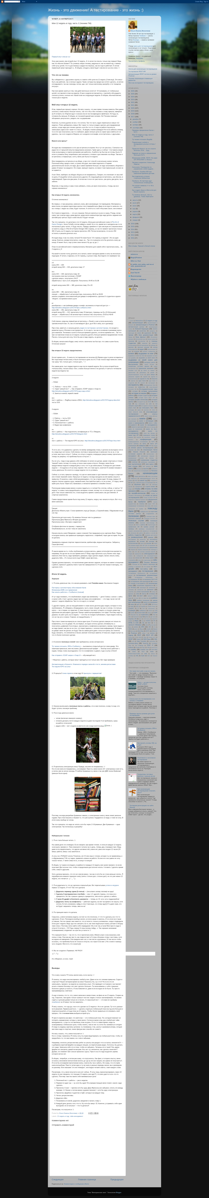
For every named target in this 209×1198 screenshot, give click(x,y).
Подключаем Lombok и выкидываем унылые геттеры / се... (144, 144)
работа (141, 533)
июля (135, 203)
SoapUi (138, 639)
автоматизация (137, 323)
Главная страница (87, 1179)
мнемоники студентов (149, 460)
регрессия (143, 539)
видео (142, 349)
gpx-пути (153, 616)
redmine (152, 633)
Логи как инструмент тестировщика (140, 83)
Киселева (139, 58)
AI (142, 604)
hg (142, 620)
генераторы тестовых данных (138, 366)
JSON (130, 629)
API (146, 604)
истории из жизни (139, 393)
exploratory (145, 614)
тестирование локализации (144, 577)
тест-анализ (147, 566)
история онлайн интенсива (138, 399)
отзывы (137, 489)
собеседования (149, 554)
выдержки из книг (146, 353)
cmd (143, 608)
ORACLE (154, 631)
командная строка (149, 435)
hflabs (136, 621)
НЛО (136, 480)
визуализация (151, 349)
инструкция (151, 383)
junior (135, 629)
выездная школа (149, 362)
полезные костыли (149, 518)
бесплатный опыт (140, 339)
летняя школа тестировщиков (142, 448)
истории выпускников (149, 391)
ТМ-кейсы (134, 587)
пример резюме (149, 527)
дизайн (152, 372)
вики (129, 351)
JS (154, 627)
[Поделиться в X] (93, 1113)
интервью (131, 387)
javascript (152, 625)
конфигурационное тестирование (138, 441)
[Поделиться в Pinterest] (97, 1113)
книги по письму (150, 427)
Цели (130, 596)
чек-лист (140, 596)
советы (130, 555)
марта (135, 214)
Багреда (136, 40)
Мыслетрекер (136, 276)
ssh (133, 641)
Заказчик (154, 379)
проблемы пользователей (146, 529)
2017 (133, 116)
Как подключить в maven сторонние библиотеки (141, 177)
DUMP (155, 612)
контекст (130, 439)
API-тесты (154, 604)
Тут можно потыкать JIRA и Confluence (66, 646)
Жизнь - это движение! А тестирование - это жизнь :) (95, 10)
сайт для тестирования (148, 545)
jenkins (136, 627)
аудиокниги (147, 333)
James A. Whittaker (135, 625)
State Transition (141, 641)
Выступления (133, 364)
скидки (130, 553)
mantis (149, 629)
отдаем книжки (150, 486)
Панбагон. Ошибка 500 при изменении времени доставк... (143, 172)
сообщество (139, 555)
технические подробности (145, 585)
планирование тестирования (136, 506)
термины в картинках (134, 566)
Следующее (58, 1179)
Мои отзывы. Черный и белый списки (141, 246)
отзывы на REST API (149, 497)
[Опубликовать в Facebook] (95, 1113)
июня (135, 206)
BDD (137, 606)
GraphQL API (132, 619)
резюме (142, 541)
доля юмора (151, 374)
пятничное (133, 533)
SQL (155, 639)
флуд (153, 591)
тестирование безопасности (136, 573)
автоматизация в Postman (145, 325)
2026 (133, 91)
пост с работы (140, 525)
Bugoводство (136, 269)
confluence (142, 610)
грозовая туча (132, 370)
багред (130, 337)
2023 (133, 99)
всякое (131, 353)
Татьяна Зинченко (150, 562)
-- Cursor (130, 320)
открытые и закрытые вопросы (137, 499)
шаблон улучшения (143, 600)
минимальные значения (136, 458)
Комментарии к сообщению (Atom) (76, 1184)
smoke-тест (152, 637)
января (135, 220)
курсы (144, 443)
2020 (133, 108)
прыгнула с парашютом (92, 673)
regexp (130, 635)
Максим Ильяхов (139, 452)
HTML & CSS (133, 623)
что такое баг (145, 598)
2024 (133, 97)
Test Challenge (139, 645)
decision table (141, 612)
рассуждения (132, 539)
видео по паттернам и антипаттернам (94, 328)
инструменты (133, 385)
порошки (130, 524)
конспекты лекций (149, 437)
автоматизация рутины (136, 327)
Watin (152, 651)
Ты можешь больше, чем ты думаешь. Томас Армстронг (142, 195)
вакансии (144, 343)
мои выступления (134, 464)
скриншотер (138, 553)
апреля (135, 211)
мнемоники (132, 460)
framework (136, 616)
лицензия (131, 449)
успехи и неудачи (112, 885)
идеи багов (142, 381)
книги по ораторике (138, 427)
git (142, 617)
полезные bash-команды (147, 522)
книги (142, 418)
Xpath (143, 656)
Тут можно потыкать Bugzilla (142, 139)
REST (139, 635)
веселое (131, 347)
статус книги (149, 558)
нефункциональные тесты (147, 478)
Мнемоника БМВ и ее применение (64, 590)
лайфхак (142, 445)
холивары (152, 594)
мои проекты (147, 466)
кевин (153, 410)
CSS (156, 610)
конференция (145, 439)
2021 (133, 105)
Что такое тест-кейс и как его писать (142, 671)
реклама (151, 541)
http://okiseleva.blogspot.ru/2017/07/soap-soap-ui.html (71, 391)
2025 (133, 94)
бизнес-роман (151, 339)
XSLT (148, 655)
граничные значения (146, 368)
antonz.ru (134, 254)
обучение (137, 484)
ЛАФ (150, 445)
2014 (133, 229)
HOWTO (148, 621)
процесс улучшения (134, 531)
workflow (130, 655)
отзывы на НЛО (144, 491)
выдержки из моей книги (147, 358)
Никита (130, 480)
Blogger (118, 1192)
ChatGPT (131, 608)
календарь (131, 410)
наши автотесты (140, 476)
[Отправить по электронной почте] (89, 1113)
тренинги (150, 589)
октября (136, 125)
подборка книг (144, 511)
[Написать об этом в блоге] (91, 1113)
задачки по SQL (144, 379)
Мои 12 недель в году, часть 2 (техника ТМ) (142, 135)
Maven (155, 629)
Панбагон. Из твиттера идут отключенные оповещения (142, 181)
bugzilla (143, 606)
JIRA (142, 627)
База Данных (141, 337)
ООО (147, 484)
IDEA (149, 623)
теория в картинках (148, 564)
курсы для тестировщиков (143, 46)
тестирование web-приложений (140, 581)
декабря (136, 119)
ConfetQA (131, 610)
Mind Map (140, 631)
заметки (133, 380)
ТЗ (156, 585)
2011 (133, 238)
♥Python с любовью (138, 279)
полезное (133, 516)
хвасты (144, 594)
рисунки (148, 543)
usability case (144, 649)
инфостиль (141, 387)
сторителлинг (147, 560)
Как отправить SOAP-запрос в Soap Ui (66, 655)
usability (133, 649)
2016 (133, 223)
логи (138, 450)
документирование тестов (135, 374)
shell (139, 637)
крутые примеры (133, 443)
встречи (136, 351)
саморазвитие (143, 547)
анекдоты (152, 331)
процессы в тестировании (149, 531)
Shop (144, 637)
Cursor (132, 612)
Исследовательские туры (148, 389)
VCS (143, 651)
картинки (146, 410)
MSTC (148, 631)
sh (135, 637)
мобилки (134, 462)
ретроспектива (133, 543)
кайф (150, 403)
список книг (138, 558)
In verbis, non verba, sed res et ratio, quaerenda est (142, 265)
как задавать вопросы (147, 405)
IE (154, 623)
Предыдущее (117, 1179)
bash (132, 606)
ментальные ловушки (147, 456)
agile (138, 604)
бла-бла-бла (141, 341)
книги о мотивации (146, 421)
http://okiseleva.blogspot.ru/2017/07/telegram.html (69, 434)
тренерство (140, 589)
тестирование (147, 571)
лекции (155, 445)
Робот (155, 543)
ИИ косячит (141, 383)
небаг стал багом (152, 476)
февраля (136, 217)
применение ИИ (133, 527)
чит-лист (136, 598)
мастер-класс (150, 454)
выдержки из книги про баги (136, 355)
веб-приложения (143, 345)
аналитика (142, 331)
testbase (130, 647)
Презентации (151, 524)
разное (150, 537)
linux (141, 629)
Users (134, 651)
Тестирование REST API (137, 71)
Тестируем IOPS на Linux (61, 666)
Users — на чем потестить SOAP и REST (146, 683)
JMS (149, 627)
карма (139, 410)
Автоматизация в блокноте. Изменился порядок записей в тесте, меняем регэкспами (83, 664)
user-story (154, 649)
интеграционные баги (149, 385)
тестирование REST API (149, 579)
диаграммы (143, 372)
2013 (133, 232)
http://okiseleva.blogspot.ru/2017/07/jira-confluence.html (71, 308)
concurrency (151, 608)
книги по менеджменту (148, 425)
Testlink (138, 647)
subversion (152, 641)
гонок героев (67, 673)
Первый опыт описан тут (61, 57)
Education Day (135, 614)
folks (129, 616)
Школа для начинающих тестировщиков (142, 69)
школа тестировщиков (150, 602)
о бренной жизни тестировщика (144, 482)
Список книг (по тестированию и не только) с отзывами (142, 699)
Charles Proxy (151, 606)
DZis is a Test (136, 261)
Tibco (143, 647)
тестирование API (134, 579)
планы (149, 506)
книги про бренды (149, 433)
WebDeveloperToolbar (134, 653)
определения (138, 486)
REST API (149, 635)
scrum (130, 637)
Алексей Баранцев (142, 329)
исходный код (141, 401)
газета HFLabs (149, 364)
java (147, 625)
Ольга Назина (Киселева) (140, 31)
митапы (151, 458)
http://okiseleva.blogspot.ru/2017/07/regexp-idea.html (101, 400)
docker (149, 612)
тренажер (131, 589)
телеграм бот (136, 564)
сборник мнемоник (142, 549)
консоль (139, 437)
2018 (133, 114)
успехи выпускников (143, 591)
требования (152, 587)
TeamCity (145, 643)
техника (155, 581)
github (146, 616)
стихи (139, 560)
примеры (131, 529)
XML (137, 656)
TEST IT (150, 645)
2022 (133, 102)
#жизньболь (139, 320)
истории (135, 391)
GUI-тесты (147, 619)
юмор (132, 604)
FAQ (154, 614)
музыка (139, 468)
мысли (145, 468)
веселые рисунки (143, 347)
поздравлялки (150, 513)
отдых (130, 489)
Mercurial (132, 631)
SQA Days (146, 639)
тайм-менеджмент (76, 1116)
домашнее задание (134, 376)
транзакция (143, 587)
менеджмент (132, 456)
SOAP (130, 639)
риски (142, 543)
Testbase (142, 36)
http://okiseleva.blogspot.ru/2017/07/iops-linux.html (102, 441)
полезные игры (150, 516)
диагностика (131, 372)
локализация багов (150, 450)
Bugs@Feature (136, 257)
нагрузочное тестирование (141, 470)
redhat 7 (144, 633)
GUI (140, 619)
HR (154, 621)
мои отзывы (133, 466)
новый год (143, 480)
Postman (134, 633)
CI (138, 608)
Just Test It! (135, 273)
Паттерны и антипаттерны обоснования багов (69, 588)
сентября (136, 128)
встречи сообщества (149, 351)
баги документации (146, 335)
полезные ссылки (136, 521)
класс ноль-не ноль (135, 412)
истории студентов (143, 395)
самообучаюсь (132, 547)
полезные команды (134, 518)
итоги (149, 402)
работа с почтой (150, 533)
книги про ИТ (133, 435)
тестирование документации (146, 575)
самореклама (153, 547)
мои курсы (150, 464)
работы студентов (135, 535)
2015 (133, 226)
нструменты (154, 480)
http (143, 623)
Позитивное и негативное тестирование (146, 758)
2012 (133, 235)
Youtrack (155, 655)
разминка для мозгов (151, 535)
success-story (133, 643)
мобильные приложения (148, 462)
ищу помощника (140, 403)
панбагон (56, 1002)
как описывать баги (146, 408)
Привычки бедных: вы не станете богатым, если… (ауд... (144, 149)
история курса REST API (147, 397)
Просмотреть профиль (136, 61)
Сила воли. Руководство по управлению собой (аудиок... (143, 168)
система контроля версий (147, 551)
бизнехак (131, 341)
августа (135, 200)
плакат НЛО (151, 504)
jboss (129, 627)
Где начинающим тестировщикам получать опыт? (146, 790)
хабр (137, 594)
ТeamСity (131, 591)
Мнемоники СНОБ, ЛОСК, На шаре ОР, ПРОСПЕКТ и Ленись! (144, 158)
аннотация (131, 333)
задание (145, 376)
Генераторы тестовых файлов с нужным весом (146, 775)
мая (134, 209)
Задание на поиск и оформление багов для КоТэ (144, 154)
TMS (148, 647)
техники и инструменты (138, 583)
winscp (153, 653)
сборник (133, 549)
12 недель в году (63, 1116)
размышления (137, 537)
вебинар (153, 345)
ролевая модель (135, 545)
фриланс (130, 593)
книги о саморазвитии (136, 423)
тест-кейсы (144, 569)
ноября (135, 122)
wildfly (145, 653)
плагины (141, 504)
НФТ (131, 482)
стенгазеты (132, 560)
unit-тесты (154, 647)
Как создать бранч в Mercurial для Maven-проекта (144, 191)
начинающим (150, 473)
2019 (133, 111)
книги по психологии (135, 429)
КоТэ (153, 441)
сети (136, 551)
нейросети (134, 478)
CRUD (150, 610)
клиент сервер (148, 416)
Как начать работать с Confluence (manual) (68, 592)
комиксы (130, 437)
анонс (139, 333)
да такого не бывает (148, 370)
